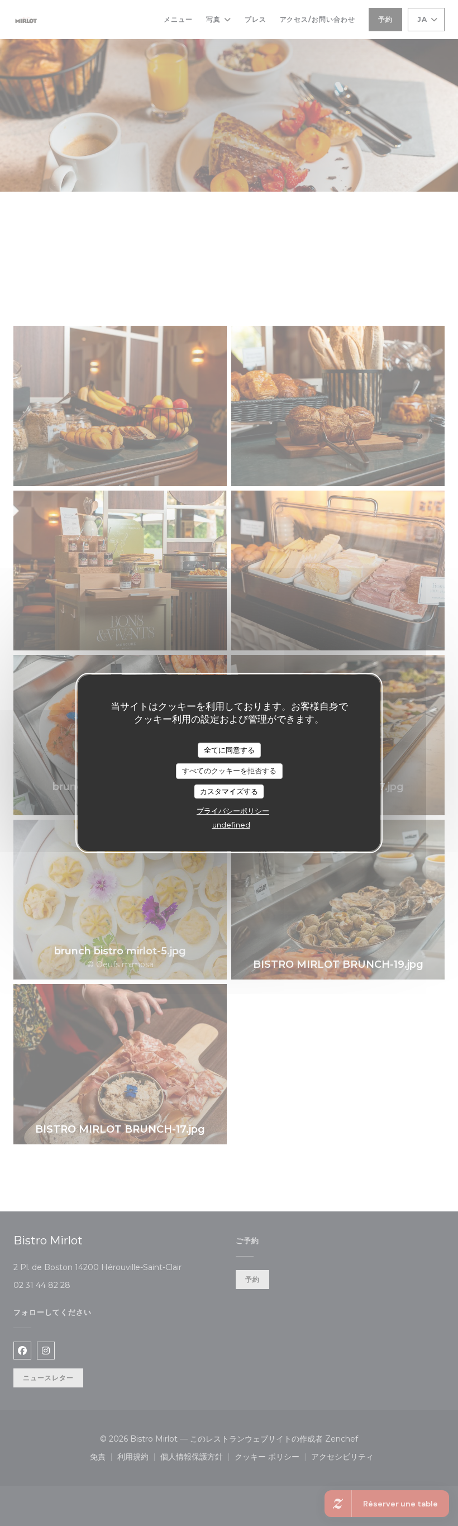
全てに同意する (229, 749)
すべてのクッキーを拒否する (229, 770)
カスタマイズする (229, 791)
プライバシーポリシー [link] (233, 810)
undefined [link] (231, 824)
